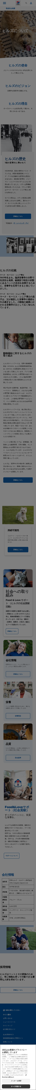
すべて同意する (16, 1086)
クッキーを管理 (16, 1081)
